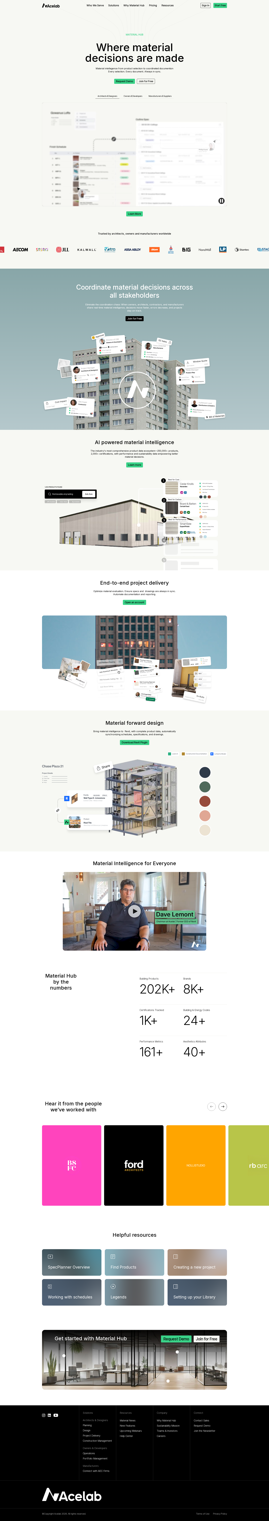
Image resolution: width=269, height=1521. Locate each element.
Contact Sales (201, 1420)
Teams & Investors (167, 1430)
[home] (51, 5)
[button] (223, 1106)
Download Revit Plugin (134, 742)
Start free (220, 5)
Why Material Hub (166, 1420)
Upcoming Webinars (131, 1430)
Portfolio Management (95, 1458)
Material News (127, 1420)
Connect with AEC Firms (96, 1470)
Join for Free (146, 81)
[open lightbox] (134, 911)
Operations (89, 1453)
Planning (87, 1425)
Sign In (205, 5)
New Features (127, 1425)
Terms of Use (202, 1513)
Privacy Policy (220, 1513)
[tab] (107, 96)
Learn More (134, 213)
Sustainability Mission (168, 1425)
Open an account (134, 602)
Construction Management (97, 1440)
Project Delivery (91, 1435)
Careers (161, 1436)
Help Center (126, 1436)
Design (86, 1430)
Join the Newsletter (204, 1430)
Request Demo (124, 81)
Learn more (134, 464)
